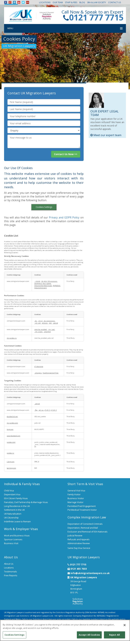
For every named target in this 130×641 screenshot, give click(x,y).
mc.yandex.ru (12, 338)
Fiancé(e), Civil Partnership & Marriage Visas (26, 502)
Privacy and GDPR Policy (64, 217)
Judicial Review (75, 535)
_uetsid (37, 404)
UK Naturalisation (12, 513)
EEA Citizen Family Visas (16, 498)
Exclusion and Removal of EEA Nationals (87, 531)
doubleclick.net (12, 416)
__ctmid (37, 281)
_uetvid (55, 323)
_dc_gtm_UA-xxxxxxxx (49, 281)
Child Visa (9, 490)
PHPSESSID (56, 286)
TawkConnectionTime (50, 373)
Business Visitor (76, 498)
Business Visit (11, 543)
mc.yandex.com (12, 423)
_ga (35, 321)
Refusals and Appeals (79, 539)
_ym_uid (37, 323)
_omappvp (47, 332)
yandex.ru (10, 453)
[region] (65, 630)
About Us (8, 563)
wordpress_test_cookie (42, 283)
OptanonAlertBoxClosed (43, 286)
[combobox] (43, 130)
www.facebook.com (13, 436)
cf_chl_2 (54, 410)
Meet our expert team (107, 135)
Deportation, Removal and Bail (83, 527)
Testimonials (10, 571)
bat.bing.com (11, 468)
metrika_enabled (40, 329)
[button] (65, 154)
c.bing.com (10, 462)
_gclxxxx (44, 323)
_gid (50, 323)
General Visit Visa (76, 490)
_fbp (36, 410)
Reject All (114, 634)
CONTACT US (114, 2)
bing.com (10, 429)
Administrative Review (79, 543)
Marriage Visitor (75, 502)
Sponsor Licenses (13, 539)
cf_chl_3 (47, 410)
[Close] (124, 625)
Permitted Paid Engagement (82, 506)
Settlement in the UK (14, 509)
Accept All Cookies (89, 634)
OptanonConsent (40, 288)
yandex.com (11, 442)
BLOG (82, 2)
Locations (9, 567)
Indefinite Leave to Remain (17, 521)
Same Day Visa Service (79, 548)
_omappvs (38, 373)
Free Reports (10, 575)
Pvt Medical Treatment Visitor (82, 509)
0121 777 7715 (96, 17)
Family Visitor (74, 494)
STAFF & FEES (71, 2)
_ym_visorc (38, 332)
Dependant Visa (12, 494)
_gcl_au (41, 410)
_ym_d (40, 321)
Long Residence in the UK (17, 506)
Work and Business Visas (17, 535)
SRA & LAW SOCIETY (96, 2)
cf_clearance (38, 366)
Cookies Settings (44, 207)
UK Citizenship (11, 517)
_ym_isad (51, 329)
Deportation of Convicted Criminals (85, 523)
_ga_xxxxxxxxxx (49, 321)
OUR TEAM (58, 2)
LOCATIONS (44, 2)
